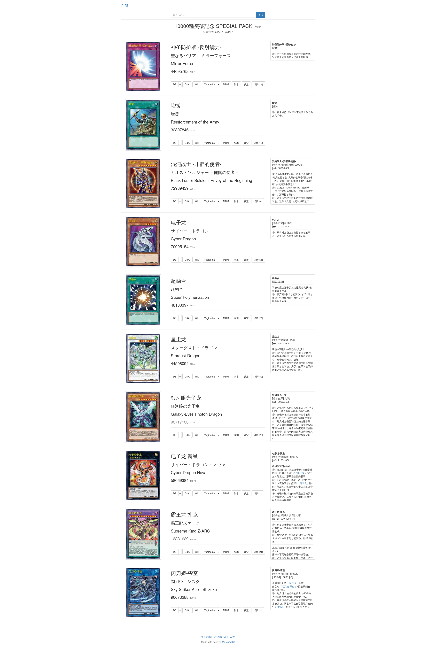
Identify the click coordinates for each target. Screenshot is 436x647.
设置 (232, 636)
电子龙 (301, 473)
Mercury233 (228, 642)
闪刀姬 (292, 583)
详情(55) (258, 259)
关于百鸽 (206, 636)
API (226, 636)
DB (174, 84)
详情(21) (258, 551)
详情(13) (258, 142)
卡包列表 (217, 636)
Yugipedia (209, 84)
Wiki (197, 84)
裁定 (246, 84)
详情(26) (258, 318)
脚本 (236, 84)
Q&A (187, 84)
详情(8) (258, 201)
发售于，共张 (218, 32)
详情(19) (258, 84)
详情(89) (258, 376)
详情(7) (258, 493)
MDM (226, 84)
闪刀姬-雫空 (288, 586)
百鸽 (124, 5)
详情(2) (258, 610)
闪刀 (280, 607)
